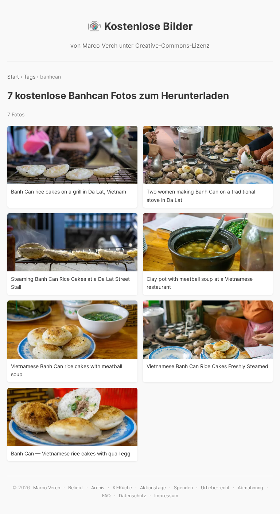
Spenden (183, 487)
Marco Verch (46, 487)
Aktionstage (153, 487)
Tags (29, 76)
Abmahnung (250, 487)
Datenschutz (132, 495)
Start (13, 76)
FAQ (106, 495)
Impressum (166, 495)
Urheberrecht (215, 487)
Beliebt (75, 487)
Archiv (98, 487)
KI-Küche (122, 487)
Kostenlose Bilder (148, 26)
